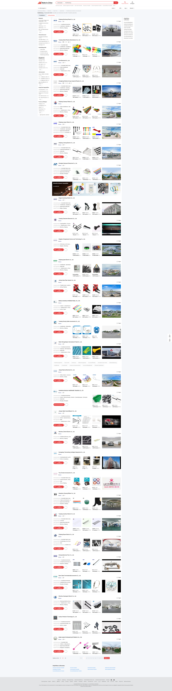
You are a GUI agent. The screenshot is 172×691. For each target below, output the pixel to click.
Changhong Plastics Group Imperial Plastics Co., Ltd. (71, 81)
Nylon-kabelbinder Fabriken (110, 669)
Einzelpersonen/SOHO (44, 43)
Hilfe (120, 8)
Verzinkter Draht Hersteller (129, 31)
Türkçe (116, 681)
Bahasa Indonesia (127, 681)
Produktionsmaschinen (43, 23)
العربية (99, 681)
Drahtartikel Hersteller (92, 667)
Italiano (85, 681)
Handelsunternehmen (43, 37)
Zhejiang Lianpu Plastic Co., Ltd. (66, 122)
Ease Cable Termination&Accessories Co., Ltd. (70, 575)
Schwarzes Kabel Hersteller (129, 34)
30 (62, 658)
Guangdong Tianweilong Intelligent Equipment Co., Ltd (72, 452)
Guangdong (42, 105)
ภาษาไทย (112, 681)
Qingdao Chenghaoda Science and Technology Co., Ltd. (72, 239)
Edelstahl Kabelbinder (99, 365)
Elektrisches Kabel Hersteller (110, 667)
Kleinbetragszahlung (44, 54)
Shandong (42, 109)
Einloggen (132, 3)
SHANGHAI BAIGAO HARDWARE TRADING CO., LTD (71, 390)
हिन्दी (108, 681)
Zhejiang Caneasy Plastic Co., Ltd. (67, 101)
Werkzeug (42, 26)
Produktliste (42, 15)
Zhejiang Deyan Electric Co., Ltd (66, 534)
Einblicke (107, 679)
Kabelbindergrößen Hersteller (130, 26)
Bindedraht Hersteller (128, 38)
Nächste (106, 658)
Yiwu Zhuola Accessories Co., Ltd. (67, 472)
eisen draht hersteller (78, 5)
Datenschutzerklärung (79, 679)
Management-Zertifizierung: (59, 132)
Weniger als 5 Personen (43, 93)
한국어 (95, 681)
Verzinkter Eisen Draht (102, 362)
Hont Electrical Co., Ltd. (64, 60)
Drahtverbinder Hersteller (74, 669)
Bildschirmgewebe (82, 362)
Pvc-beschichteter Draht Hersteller (131, 36)
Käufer (113, 8)
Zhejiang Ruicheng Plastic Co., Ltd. (67, 19)
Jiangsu (41, 110)
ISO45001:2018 (43, 67)
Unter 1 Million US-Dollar (44, 74)
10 (60, 658)
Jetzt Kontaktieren (59, 32)
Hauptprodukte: (56, 26)
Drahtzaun (74, 362)
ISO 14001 (42, 64)
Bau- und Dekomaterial (43, 30)
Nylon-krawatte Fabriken (92, 669)
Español (71, 681)
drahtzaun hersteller (86, 5)
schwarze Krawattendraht (75, 365)
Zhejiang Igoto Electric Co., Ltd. (66, 259)
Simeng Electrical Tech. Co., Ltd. (66, 555)
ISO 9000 (42, 66)
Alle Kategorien (42, 8)
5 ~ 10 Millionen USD (44, 80)
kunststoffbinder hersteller (107, 5)
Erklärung (64, 679)
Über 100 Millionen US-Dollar (43, 82)
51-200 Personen (43, 91)
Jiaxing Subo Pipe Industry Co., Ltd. (67, 280)
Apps (125, 8)
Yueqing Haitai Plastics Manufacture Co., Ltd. (69, 40)
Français (66, 681)
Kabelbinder (56, 365)
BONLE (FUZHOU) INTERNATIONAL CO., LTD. (69, 301)
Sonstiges (42, 44)
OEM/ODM (42, 49)
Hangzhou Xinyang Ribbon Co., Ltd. (67, 493)
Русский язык (90, 681)
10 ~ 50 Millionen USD (44, 78)
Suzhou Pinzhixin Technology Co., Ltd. (68, 616)
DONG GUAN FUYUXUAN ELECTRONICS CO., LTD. (70, 637)
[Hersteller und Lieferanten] (45, 2)
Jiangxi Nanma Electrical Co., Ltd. (67, 370)
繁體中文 (58, 681)
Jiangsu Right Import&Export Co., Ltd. (68, 411)
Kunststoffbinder (91, 362)
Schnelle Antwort (43, 51)
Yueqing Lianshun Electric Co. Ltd (67, 514)
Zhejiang (42, 103)
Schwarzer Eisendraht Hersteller (58, 667)
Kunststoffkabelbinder (87, 365)
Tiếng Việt (121, 681)
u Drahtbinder (64, 365)
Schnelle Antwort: (57, 70)
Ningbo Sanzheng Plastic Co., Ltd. (67, 198)
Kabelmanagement (58, 362)
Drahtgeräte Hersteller (57, 669)
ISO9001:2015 (43, 62)
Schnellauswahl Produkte (100, 679)
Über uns (59, 679)
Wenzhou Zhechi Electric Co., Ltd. (67, 431)
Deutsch (75, 681)
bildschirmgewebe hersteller (97, 5)
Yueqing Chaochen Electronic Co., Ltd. (68, 218)
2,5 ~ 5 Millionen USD (44, 76)
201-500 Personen (44, 95)
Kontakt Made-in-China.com (89, 679)
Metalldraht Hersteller (128, 33)
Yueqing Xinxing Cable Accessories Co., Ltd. (69, 321)
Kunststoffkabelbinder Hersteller (130, 22)
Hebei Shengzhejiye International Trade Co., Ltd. (70, 342)
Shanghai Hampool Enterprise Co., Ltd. (68, 163)
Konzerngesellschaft (44, 41)
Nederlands (104, 681)
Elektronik (42, 27)
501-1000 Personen (44, 97)
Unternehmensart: (57, 24)
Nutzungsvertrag (70, 679)
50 (65, 658)
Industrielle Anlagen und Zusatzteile (44, 21)
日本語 (62, 681)
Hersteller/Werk (43, 39)
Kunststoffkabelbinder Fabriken (58, 670)
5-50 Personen (43, 89)
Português (80, 681)
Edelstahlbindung (113, 362)
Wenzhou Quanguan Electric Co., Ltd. (67, 596)
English (49, 681)
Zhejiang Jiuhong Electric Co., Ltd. (67, 142)
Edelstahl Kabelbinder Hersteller (130, 24)
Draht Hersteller (127, 27)
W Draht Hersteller (73, 667)
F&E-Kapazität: (56, 48)
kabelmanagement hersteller (68, 5)
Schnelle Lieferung (44, 53)
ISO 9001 (42, 60)
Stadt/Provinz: (56, 27)
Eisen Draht (66, 362)
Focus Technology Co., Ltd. (85, 683)
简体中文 (53, 681)
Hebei (41, 107)
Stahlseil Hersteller (128, 29)
